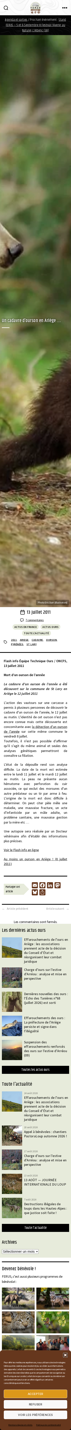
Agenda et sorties (16, 19)
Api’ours (53, 1329)
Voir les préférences (35, 1415)
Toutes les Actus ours (35, 1069)
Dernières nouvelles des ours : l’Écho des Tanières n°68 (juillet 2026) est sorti (46, 998)
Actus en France (25, 627)
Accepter (35, 1394)
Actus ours (50, 627)
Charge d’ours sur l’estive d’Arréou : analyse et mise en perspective (45, 974)
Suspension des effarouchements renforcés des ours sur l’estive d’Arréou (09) (45, 1048)
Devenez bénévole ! (19, 1269)
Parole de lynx (18, 1329)
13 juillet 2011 (39, 612)
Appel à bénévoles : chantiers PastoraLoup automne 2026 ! (45, 1134)
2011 (14, 640)
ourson (51, 640)
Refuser (35, 1404)
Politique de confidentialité (48, 1425)
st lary (32, 644)
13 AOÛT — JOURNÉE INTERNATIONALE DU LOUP (45, 1182)
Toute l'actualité (36, 633)
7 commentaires (35, 620)
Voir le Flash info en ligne (21, 850)
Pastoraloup (18, 1349)
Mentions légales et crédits (20, 1425)
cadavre (37, 640)
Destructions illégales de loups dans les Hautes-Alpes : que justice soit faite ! (45, 1208)
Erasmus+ (53, 1349)
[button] (65, 1355)
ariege (24, 640)
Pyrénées (17, 644)
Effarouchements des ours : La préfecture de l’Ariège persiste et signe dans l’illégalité (44, 1024)
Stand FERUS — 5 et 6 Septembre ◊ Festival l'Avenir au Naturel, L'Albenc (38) (36, 25)
